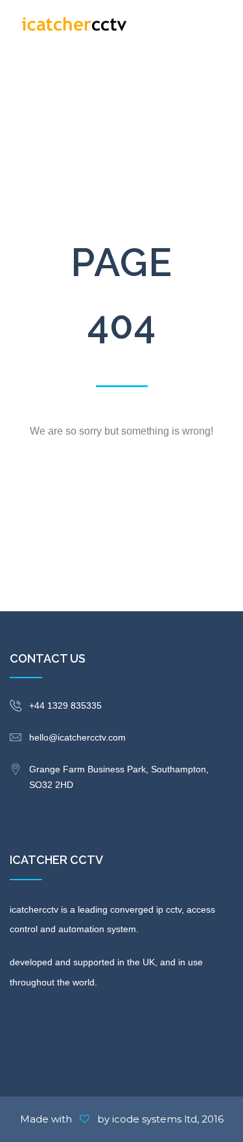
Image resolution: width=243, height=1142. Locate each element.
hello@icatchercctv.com (77, 737)
